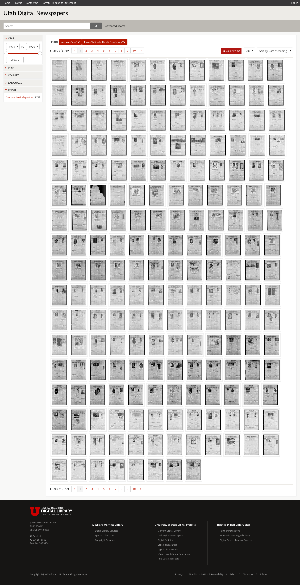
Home (6, 3)
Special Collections (104, 535)
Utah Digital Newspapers (170, 535)
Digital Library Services (106, 530)
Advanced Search (115, 26)
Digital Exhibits (165, 540)
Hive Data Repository (168, 558)
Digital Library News (167, 549)
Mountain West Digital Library (235, 535)
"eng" (69, 42)
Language (15, 82)
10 (134, 50)
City (11, 68)
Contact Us (32, 3)
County (13, 75)
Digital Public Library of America (236, 540)
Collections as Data (167, 544)
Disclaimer (248, 574)
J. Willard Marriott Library (43, 522)
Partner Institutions (230, 530)
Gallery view (232, 50)
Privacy (179, 574)
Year (11, 38)
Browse (18, 3)
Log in (294, 3)
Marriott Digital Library (169, 530)
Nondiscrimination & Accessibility (206, 574)
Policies (263, 574)
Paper (12, 89)
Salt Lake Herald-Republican (19, 97)
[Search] (96, 26)
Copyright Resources (105, 540)
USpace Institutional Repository (173, 553)
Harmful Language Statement (59, 3)
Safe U (233, 574)
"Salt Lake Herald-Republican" (103, 42)
